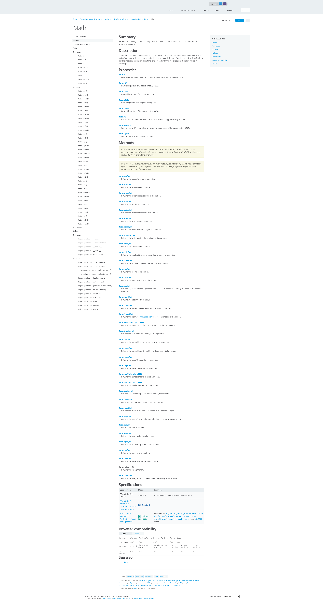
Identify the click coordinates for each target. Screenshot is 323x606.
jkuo (188, 583)
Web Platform (188, 10)
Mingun (148, 581)
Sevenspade (123, 583)
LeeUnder (173, 583)
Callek (128, 585)
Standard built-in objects (140, 19)
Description (216, 46)
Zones (169, 10)
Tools (206, 10)
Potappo (140, 583)
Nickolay (167, 583)
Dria (171, 585)
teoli (184, 583)
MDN (75, 19)
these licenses (107, 598)
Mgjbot (154, 585)
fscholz (160, 583)
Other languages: (215, 596)
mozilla (234, 1)
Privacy (129, 598)
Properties (215, 49)
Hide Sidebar (81, 36)
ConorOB (155, 581)
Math (156, 576)
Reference (139, 576)
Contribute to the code (146, 598)
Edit (238, 20)
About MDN (117, 598)
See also (215, 64)
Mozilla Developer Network (86, 9)
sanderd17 (177, 585)
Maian (167, 585)
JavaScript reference (121, 19)
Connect (231, 10)
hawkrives (194, 583)
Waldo (180, 583)
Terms (124, 598)
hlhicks (142, 581)
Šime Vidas (147, 583)
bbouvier (161, 585)
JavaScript (107, 19)
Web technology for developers (91, 19)
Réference (148, 576)
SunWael (196, 581)
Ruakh (161, 581)
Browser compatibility (219, 60)
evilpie (172, 581)
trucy (134, 583)
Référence (130, 576)
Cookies (135, 598)
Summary (215, 42)
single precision (145, 317)
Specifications (216, 56)
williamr (167, 581)
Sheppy (154, 583)
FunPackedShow (145, 585)
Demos (218, 10)
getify (130, 583)
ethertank (122, 585)
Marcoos (189, 581)
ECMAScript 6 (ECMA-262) (128, 517)
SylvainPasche (181, 581)
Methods (215, 53)
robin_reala (135, 585)
